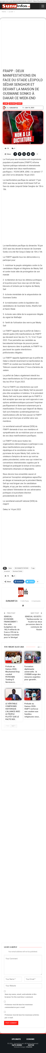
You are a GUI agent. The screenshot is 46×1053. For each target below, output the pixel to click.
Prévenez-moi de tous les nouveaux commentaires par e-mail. (19, 1006)
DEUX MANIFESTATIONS (21, 568)
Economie (30, 1039)
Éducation (28, 662)
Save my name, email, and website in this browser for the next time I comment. (20, 995)
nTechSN (29, 1047)
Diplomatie (16, 1039)
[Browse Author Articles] (23, 592)
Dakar (10, 568)
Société (19, 103)
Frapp (32, 568)
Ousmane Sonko (17, 571)
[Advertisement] (23, 43)
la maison (7, 571)
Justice (31, 1045)
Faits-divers (17, 1045)
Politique (12, 103)
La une (5, 103)
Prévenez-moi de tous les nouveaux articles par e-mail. (22, 1016)
